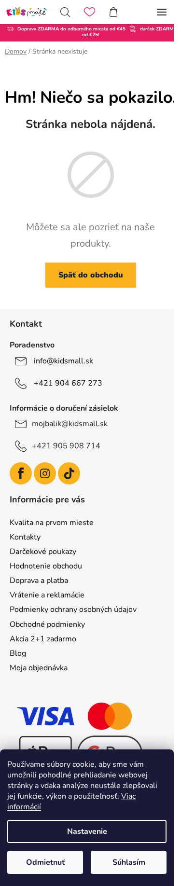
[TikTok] (69, 473)
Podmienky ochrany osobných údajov (73, 609)
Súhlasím (128, 862)
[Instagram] (45, 473)
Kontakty (25, 537)
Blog (18, 653)
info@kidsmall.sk (63, 361)
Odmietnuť (45, 862)
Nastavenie (87, 831)
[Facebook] (21, 473)
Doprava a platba (39, 580)
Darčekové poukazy (43, 551)
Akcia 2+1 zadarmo (43, 639)
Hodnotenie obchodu (46, 566)
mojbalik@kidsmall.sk (70, 423)
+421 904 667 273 (68, 383)
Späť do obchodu (90, 275)
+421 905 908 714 (66, 446)
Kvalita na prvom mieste (52, 522)
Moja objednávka (39, 668)
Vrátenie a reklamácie (47, 595)
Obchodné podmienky (47, 624)
